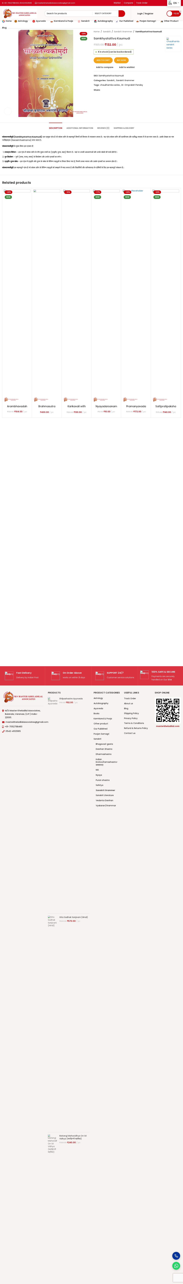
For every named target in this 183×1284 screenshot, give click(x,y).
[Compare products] (157, 13)
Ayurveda (98, 708)
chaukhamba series (110, 85)
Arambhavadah (17, 406)
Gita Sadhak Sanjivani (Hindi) (73, 917)
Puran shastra (103, 780)
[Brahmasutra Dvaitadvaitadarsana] (46, 296)
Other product (101, 723)
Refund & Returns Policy (136, 728)
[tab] (55, 127)
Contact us (129, 733)
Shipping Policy (131, 713)
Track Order (130, 698)
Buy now (121, 60)
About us (128, 703)
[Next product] (179, 31)
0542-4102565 (13, 731)
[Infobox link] (22, 675)
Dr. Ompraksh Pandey (132, 85)
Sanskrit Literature (105, 795)
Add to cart (103, 60)
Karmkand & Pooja (103, 718)
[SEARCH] (122, 13)
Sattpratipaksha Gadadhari (165, 407)
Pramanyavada (136, 406)
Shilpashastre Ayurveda (71, 698)
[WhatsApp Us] (176, 1266)
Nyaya (99, 775)
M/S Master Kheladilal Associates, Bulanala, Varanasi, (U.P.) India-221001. (22, 714)
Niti (97, 769)
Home (97, 31)
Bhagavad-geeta (104, 744)
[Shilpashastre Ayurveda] (52, 804)
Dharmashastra (103, 754)
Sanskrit (107, 31)
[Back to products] (175, 31)
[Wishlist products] (162, 13)
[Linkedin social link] (162, 3)
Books (96, 713)
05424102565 (26, 3)
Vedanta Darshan (104, 800)
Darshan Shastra (104, 749)
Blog (126, 708)
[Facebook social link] (152, 3)
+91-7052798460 (11, 3)
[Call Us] (176, 1256)
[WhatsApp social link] (109, 90)
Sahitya (99, 785)
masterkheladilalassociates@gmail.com (56, 3)
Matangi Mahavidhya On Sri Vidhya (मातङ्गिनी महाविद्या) (73, 1137)
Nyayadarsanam (106, 406)
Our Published (100, 728)
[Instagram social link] (155, 3)
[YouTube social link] (159, 3)
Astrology (98, 698)
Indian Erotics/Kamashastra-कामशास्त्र (106, 762)
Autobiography (101, 703)
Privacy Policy (131, 718)
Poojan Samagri (101, 733)
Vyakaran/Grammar (106, 805)
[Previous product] (172, 31)
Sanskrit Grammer (123, 31)
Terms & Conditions (134, 723)
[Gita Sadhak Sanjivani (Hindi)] (52, 1023)
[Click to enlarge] (7, 111)
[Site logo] (19, 13)
